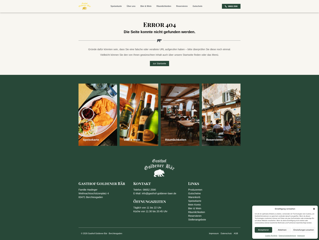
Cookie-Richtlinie (271, 236)
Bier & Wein (146, 6)
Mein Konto (194, 204)
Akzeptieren (263, 230)
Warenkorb (194, 197)
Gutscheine (194, 193)
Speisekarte (116, 6)
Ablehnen (282, 230)
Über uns (131, 6)
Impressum (301, 236)
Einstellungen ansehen (303, 230)
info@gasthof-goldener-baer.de (159, 193)
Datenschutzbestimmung (287, 236)
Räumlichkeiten (164, 6)
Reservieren (182, 6)
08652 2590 (149, 189)
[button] (314, 209)
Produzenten (195, 189)
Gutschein (197, 6)
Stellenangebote (197, 219)
